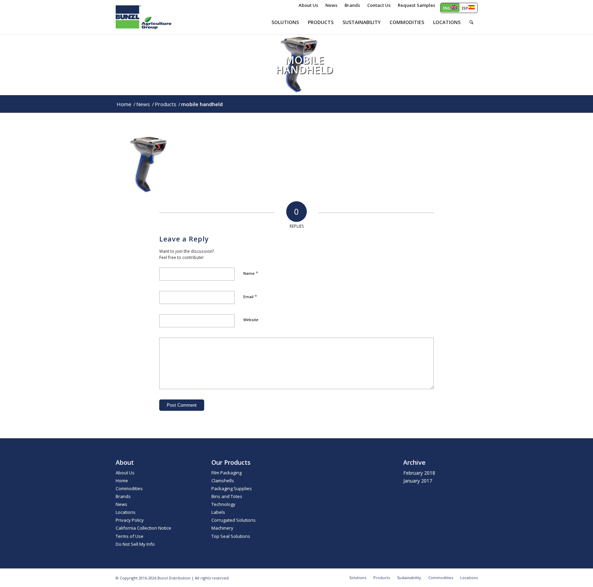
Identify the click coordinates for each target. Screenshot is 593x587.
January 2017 (417, 480)
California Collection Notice (143, 528)
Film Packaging (226, 473)
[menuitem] (308, 5)
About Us (125, 473)
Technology (223, 504)
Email (250, 296)
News (121, 504)
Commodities (129, 488)
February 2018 (419, 473)
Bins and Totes (226, 496)
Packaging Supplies (231, 488)
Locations (126, 512)
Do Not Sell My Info (135, 544)
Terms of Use (129, 536)
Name (250, 273)
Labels (218, 512)
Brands (123, 496)
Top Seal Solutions (230, 536)
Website (250, 319)
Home (122, 480)
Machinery (222, 528)
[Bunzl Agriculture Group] (144, 17)
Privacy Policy (130, 520)
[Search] (471, 22)
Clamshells (222, 480)
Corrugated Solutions (233, 520)
